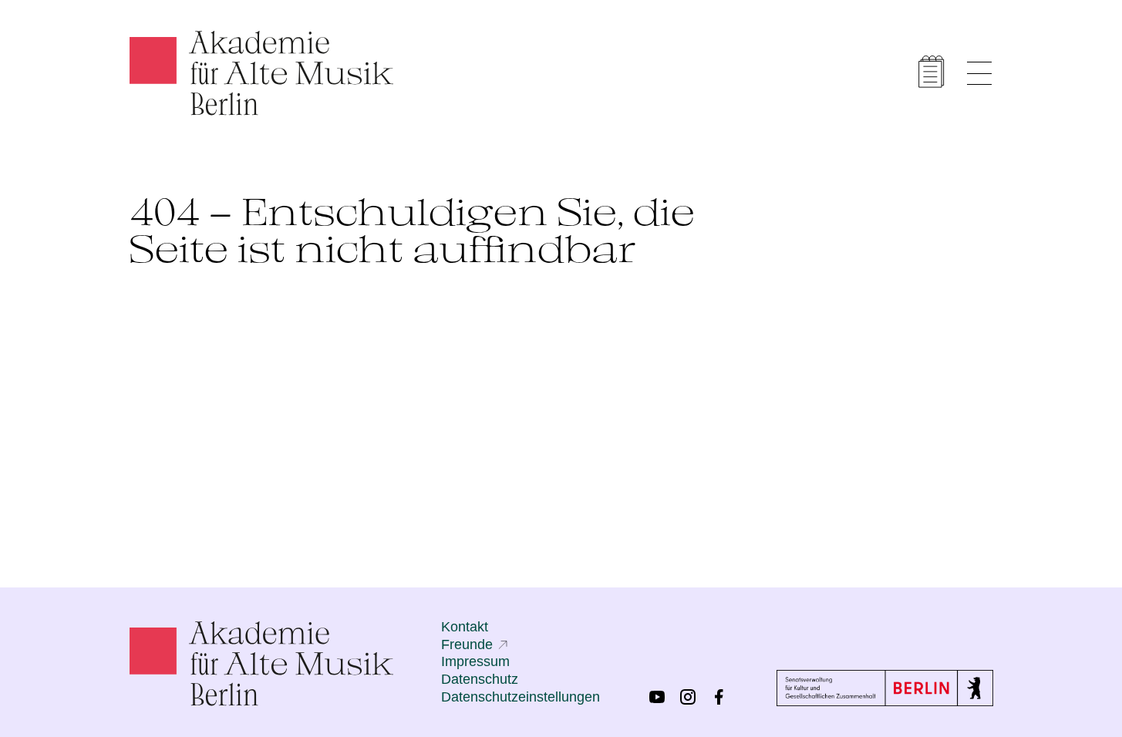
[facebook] (718, 697)
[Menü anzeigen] (979, 73)
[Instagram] (688, 697)
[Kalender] (931, 72)
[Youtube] (657, 697)
